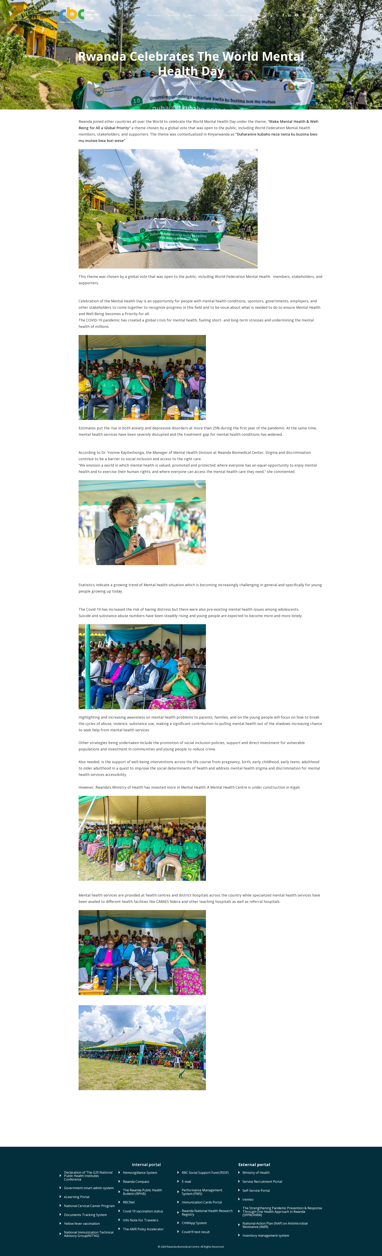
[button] (89, 1176)
